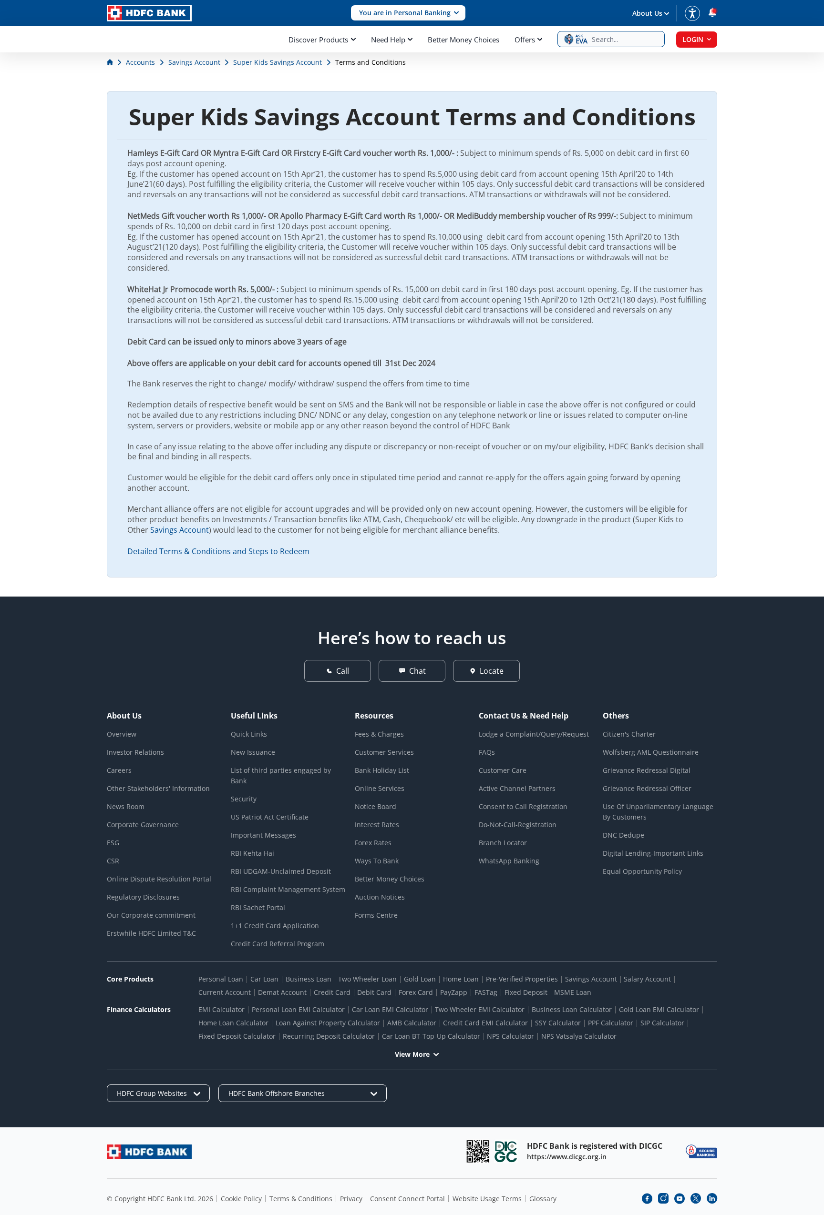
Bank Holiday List (382, 770)
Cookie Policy (241, 1198)
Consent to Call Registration (523, 806)
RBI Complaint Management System (288, 889)
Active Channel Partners (517, 788)
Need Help (388, 39)
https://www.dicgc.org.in (567, 1156)
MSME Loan (572, 992)
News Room (125, 806)
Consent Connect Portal (407, 1198)
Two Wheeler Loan (367, 978)
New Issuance (253, 752)
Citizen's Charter (629, 734)
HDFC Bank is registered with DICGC (594, 1146)
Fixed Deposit (526, 992)
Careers (119, 770)
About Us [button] (647, 13)
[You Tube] (679, 1198)
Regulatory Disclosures (143, 896)
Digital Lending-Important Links (653, 853)
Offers (525, 39)
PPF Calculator (610, 1022)
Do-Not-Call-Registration (517, 824)
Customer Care (502, 770)
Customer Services (384, 752)
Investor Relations (135, 752)
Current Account (224, 992)
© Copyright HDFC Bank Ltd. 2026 (160, 1198)
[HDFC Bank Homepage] (111, 62)
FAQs (487, 752)
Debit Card (374, 992)
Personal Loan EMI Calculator (298, 1009)
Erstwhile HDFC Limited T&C (151, 933)
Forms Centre (376, 915)
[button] (408, 13)
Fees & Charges (379, 734)
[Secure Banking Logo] (701, 1151)
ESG (113, 842)
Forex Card (416, 992)
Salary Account (647, 978)
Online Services (379, 788)
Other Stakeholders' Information (158, 788)
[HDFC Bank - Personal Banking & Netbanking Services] (149, 1151)
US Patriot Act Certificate (270, 816)
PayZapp (453, 992)
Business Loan (308, 978)
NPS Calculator (510, 1036)
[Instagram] (663, 1198)
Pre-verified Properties (522, 978)
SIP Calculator (662, 1022)
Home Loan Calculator (233, 1022)
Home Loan (461, 978)
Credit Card (332, 992)
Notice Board (375, 806)
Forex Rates (373, 842)
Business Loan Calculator (572, 1009)
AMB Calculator (411, 1022)
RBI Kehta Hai (252, 853)
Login (692, 39)
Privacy (351, 1198)
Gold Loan (420, 978)
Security (244, 798)
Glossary (542, 1198)
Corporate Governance (143, 824)
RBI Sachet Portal (258, 907)
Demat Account (282, 992)
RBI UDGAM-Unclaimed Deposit (281, 871)
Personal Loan (220, 978)
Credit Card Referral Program (277, 943)
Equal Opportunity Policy (642, 871)
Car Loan (264, 978)
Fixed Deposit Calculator (237, 1036)
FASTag (485, 992)
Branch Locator (503, 842)
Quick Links (249, 734)
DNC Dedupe (623, 835)
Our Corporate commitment (151, 915)
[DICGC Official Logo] (506, 1151)
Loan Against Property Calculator (328, 1022)
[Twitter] (695, 1198)
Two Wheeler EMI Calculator (480, 1009)
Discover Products (318, 39)
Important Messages (263, 835)
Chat (417, 671)
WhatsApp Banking (509, 860)
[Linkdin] (712, 1198)
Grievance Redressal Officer (647, 788)
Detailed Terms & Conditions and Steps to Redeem (218, 551)
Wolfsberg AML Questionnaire (651, 752)
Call (342, 671)
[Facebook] (647, 1198)
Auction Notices (380, 896)
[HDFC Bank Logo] (149, 13)
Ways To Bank (377, 860)
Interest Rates (377, 824)
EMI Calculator (221, 1009)
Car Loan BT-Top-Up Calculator (431, 1036)
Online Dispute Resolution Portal (159, 878)
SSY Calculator (558, 1022)
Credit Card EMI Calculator (485, 1022)
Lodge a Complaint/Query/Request (534, 734)
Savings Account (179, 530)
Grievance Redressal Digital (646, 770)
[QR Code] (478, 1151)
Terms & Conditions (300, 1198)
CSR (113, 860)
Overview (121, 734)
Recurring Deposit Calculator (329, 1036)
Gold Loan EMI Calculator (659, 1009)
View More (412, 1054)
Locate (492, 671)
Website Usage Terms (487, 1198)
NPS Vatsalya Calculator (579, 1036)
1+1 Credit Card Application (275, 925)
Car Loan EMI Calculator (390, 1009)
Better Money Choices (463, 39)
